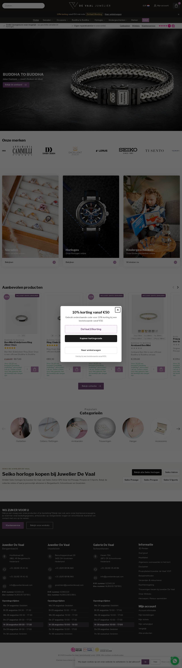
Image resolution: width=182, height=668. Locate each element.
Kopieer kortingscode (91, 338)
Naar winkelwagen (91, 350)
